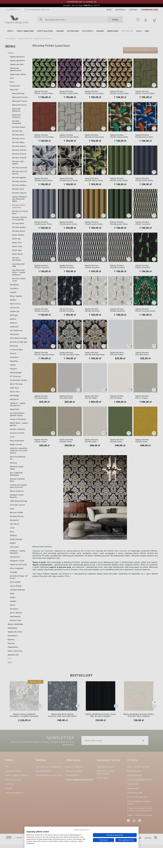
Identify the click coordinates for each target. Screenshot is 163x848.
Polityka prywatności (81, 830)
